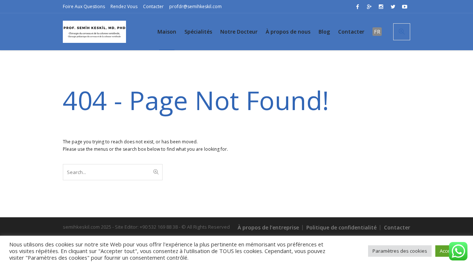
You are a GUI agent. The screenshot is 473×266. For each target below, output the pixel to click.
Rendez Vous (123, 6)
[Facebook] (357, 6)
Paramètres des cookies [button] (399, 251)
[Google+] (369, 6)
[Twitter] (392, 6)
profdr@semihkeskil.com (195, 6)
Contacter (153, 6)
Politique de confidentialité (341, 227)
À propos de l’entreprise (268, 227)
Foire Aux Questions (84, 6)
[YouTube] (404, 6)
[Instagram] (381, 6)
